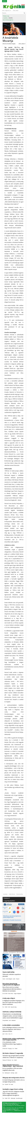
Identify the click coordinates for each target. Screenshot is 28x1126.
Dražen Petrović (12, 894)
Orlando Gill (5, 1048)
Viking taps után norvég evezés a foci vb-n (14, 1077)
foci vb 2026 (5, 993)
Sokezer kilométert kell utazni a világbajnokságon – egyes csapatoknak (13, 1065)
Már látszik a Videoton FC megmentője (13, 1053)
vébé (9, 1007)
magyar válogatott (17, 993)
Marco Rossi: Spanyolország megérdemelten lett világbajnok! (11, 984)
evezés (11, 1084)
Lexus (9, 1033)
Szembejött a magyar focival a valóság (13, 1089)
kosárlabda (5, 894)
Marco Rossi (10, 993)
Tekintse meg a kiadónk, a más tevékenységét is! (8, 18)
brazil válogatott (9, 978)
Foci (3, 1084)
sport (4, 1033)
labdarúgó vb (7, 1072)
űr (11, 1033)
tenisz (6, 1033)
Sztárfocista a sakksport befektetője (12, 1011)
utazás (16, 1072)
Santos (4, 978)
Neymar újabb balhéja (8, 972)
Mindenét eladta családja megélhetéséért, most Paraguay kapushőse (14, 1039)
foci (3, 1007)
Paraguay (10, 1048)
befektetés (13, 1020)
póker (14, 978)
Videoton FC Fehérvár (7, 1060)
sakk (10, 1020)
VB (9, 1084)
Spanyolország (13, 1007)
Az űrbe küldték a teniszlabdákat (11, 1025)
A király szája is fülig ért (9, 998)
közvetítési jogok (19, 1098)
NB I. (9, 1098)
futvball (6, 1084)
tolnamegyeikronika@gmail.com (12, 1109)
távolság (12, 1072)
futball (6, 1007)
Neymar (17, 978)
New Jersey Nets (19, 894)
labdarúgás (13, 1098)
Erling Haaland (5, 1020)
